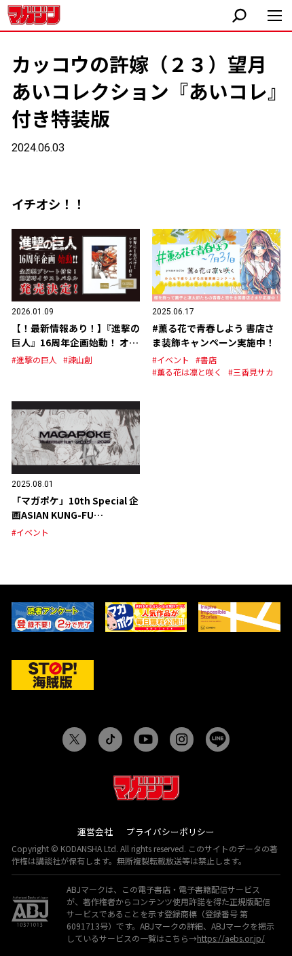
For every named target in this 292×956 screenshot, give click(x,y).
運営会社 (95, 831)
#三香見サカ (251, 372)
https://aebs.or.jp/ (231, 938)
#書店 (206, 359)
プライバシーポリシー (170, 831)
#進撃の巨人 (34, 359)
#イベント (170, 359)
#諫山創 (77, 359)
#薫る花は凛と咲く (187, 372)
